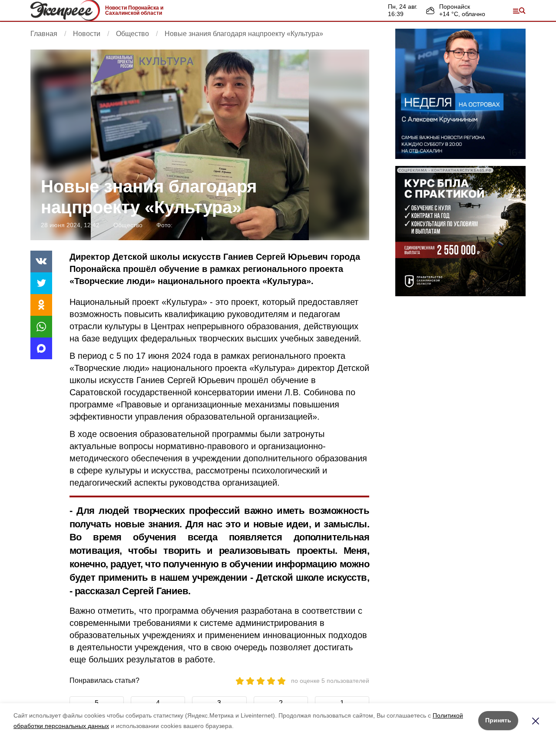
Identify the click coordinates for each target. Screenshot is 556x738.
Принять (498, 720)
